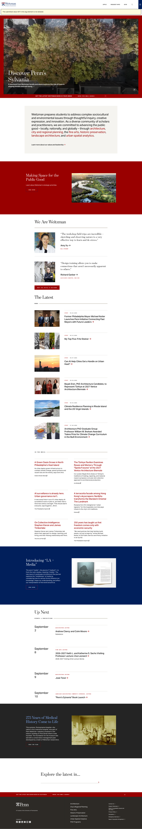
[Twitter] (20, 822)
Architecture (74, 804)
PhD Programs (75, 822)
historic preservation (93, 132)
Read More (32, 190)
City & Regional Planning (78, 807)
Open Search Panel (132, 4)
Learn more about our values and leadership (47, 145)
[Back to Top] (136, 819)
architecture (97, 128)
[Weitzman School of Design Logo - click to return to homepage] (9, 4)
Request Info (115, 4)
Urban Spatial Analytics (78, 819)
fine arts (74, 132)
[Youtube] (27, 822)
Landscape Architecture (78, 816)
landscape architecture (45, 135)
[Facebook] (17, 822)
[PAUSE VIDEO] (134, 89)
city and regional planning (47, 132)
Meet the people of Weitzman (47, 287)
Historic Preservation (77, 813)
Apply (105, 4)
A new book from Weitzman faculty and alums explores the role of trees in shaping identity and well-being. (36, 85)
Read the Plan (33, 744)
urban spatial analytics (80, 135)
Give (125, 4)
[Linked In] (22, 822)
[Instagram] (25, 822)
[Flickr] (30, 822)
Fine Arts (73, 810)
